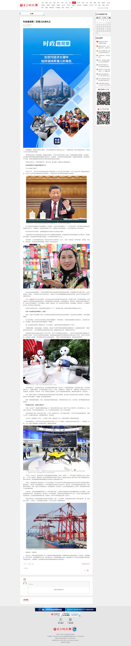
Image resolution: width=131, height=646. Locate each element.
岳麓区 (43, 5)
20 (103, 28)
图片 (42, 7)
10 (97, 26)
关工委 (91, 5)
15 (107, 26)
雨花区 (53, 5)
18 (99, 28)
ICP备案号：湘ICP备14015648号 (55, 636)
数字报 (67, 7)
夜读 (107, 5)
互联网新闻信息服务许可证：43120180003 (73, 636)
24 (97, 31)
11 (99, 26)
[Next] (110, 18)
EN (71, 7)
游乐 (91, 2)
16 (109, 26)
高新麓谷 (85, 5)
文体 (66, 2)
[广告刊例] (70, 621)
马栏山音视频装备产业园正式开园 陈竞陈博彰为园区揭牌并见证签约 (104, 51)
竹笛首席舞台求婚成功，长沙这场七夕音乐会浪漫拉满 (104, 84)
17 (97, 28)
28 (105, 31)
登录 (56, 589)
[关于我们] (61, 621)
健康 (95, 2)
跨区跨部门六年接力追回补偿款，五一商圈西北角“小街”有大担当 (104, 70)
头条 (42, 2)
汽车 (87, 2)
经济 (54, 2)
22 (107, 28)
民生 (58, 2)
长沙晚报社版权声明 (85, 564)
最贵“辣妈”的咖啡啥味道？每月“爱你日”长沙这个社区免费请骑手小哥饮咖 (104, 75)
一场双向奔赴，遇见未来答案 (104, 56)
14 (105, 26)
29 (107, 31)
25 (99, 31)
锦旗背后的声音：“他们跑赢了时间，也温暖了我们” (104, 47)
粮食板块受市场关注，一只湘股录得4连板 (104, 42)
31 (97, 33)
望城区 (58, 5)
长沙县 (63, 5)
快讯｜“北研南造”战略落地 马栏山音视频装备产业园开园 (104, 61)
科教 (62, 2)
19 (101, 28)
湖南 (46, 2)
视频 (46, 7)
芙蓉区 (103, 2)
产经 (95, 5)
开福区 (48, 5)
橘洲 (103, 5)
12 (101, 26)
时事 (74, 2)
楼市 (83, 2)
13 (103, 26)
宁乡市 (68, 5)
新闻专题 (51, 7)
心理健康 (57, 7)
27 (103, 31)
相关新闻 (26, 599)
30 (109, 31)
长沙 (50, 2)
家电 (99, 5)
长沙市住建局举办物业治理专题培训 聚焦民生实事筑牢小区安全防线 (104, 79)
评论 (70, 2)
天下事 (78, 2)
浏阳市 (73, 5)
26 (101, 31)
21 (105, 28)
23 (109, 28)
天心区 (108, 2)
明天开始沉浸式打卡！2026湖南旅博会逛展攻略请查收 (103, 65)
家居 (63, 7)
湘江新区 (79, 5)
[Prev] (97, 18)
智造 (99, 2)
